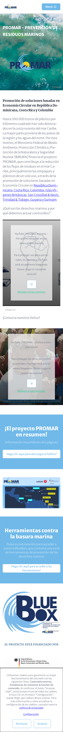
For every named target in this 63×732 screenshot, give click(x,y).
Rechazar (22, 723)
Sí (31, 284)
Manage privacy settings (31, 291)
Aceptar (42, 723)
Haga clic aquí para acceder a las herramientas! (31, 568)
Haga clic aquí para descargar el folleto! (32, 454)
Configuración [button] (31, 714)
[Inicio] (11, 7)
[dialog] (31, 700)
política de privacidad (31, 707)
